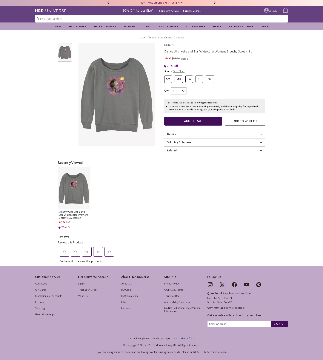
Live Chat (245, 293)
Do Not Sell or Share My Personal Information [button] (182, 310)
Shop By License (192, 11)
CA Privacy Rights (173, 289)
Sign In (81, 283)
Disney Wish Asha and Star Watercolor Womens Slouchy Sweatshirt (74, 214)
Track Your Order (87, 289)
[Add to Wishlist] (86, 170)
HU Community (129, 296)
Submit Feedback (234, 307)
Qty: (166, 90)
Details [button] (184, 59)
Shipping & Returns (179, 142)
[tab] (66, 54)
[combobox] (161, 18)
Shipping (40, 308)
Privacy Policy (171, 283)
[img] (210, 284)
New (58, 26)
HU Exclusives (105, 26)
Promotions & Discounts (48, 296)
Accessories (195, 26)
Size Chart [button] (178, 71)
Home (217, 26)
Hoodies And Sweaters (171, 37)
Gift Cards (41, 289)
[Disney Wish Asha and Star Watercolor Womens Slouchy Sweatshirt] (74, 188)
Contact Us (41, 283)
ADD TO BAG (193, 121)
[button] (271, 10)
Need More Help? (45, 314)
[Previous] (108, 2)
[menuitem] (285, 10)
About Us (126, 283)
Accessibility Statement (177, 302)
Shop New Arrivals (169, 11)
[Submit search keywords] (38, 18)
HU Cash (126, 289)
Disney (168, 44)
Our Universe (168, 26)
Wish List (83, 296)
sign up (279, 323)
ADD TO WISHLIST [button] (245, 121)
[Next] (215, 2)
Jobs (123, 302)
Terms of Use (172, 296)
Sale (264, 26)
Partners (126, 308)
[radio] (168, 79)
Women (129, 26)
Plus (146, 26)
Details (171, 134)
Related (172, 150)
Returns (39, 302)
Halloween (78, 26)
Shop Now (177, 3)
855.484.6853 (202, 352)
